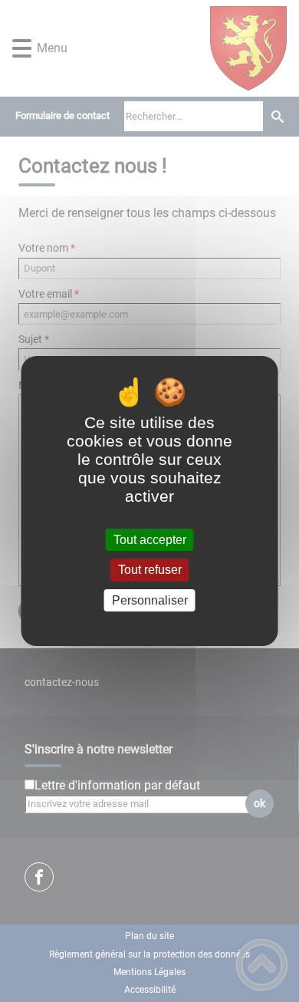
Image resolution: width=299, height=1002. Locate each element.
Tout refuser (150, 570)
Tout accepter (149, 539)
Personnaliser (150, 600)
